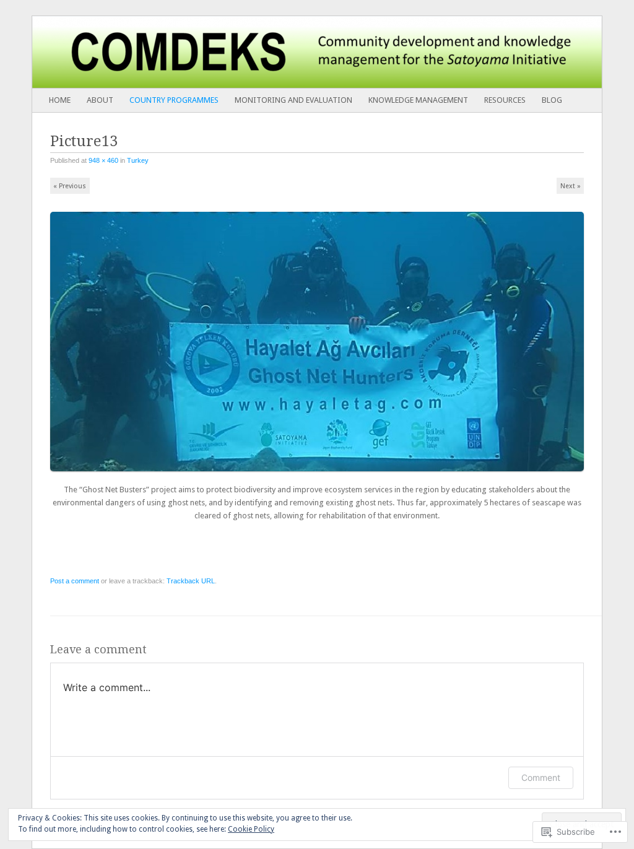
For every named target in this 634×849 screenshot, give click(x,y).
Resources (505, 100)
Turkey (138, 160)
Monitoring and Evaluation (293, 100)
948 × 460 (103, 160)
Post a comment (74, 581)
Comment (540, 777)
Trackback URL (191, 581)
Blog (552, 100)
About (100, 100)
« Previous (69, 186)
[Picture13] (321, 476)
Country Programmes (174, 100)
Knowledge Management (418, 100)
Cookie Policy (251, 829)
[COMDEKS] (260, 52)
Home (60, 100)
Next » (570, 186)
